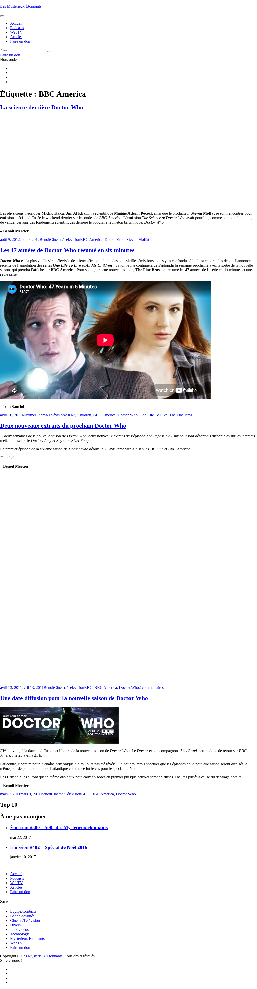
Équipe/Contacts (23, 911)
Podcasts (17, 878)
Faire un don (20, 892)
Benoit (45, 239)
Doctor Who (114, 239)
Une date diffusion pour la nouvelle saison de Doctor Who (74, 698)
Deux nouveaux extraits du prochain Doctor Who (63, 425)
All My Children (78, 415)
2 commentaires (151, 687)
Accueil (16, 874)
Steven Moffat (137, 239)
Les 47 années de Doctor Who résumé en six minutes (67, 250)
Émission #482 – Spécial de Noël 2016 (48, 847)
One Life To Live (153, 415)
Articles (16, 887)
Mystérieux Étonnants (27, 938)
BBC (88, 687)
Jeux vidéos (19, 929)
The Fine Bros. (181, 415)
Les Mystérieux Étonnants (20, 6)
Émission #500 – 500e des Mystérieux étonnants (59, 827)
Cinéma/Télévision (65, 239)
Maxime (28, 415)
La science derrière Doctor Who (41, 107)
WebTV (16, 883)
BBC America (91, 239)
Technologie (20, 934)
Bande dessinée (22, 916)
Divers (15, 925)
